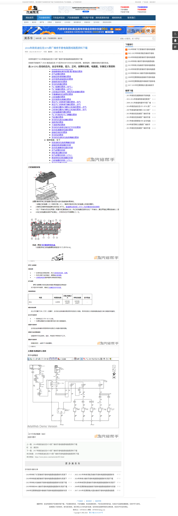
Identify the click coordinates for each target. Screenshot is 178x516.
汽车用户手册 (124, 12)
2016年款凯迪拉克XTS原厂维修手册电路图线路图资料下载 (57, 454)
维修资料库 (117, 18)
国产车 (42, 22)
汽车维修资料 (124, 7)
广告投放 (145, 2)
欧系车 (26, 22)
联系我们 (152, 2)
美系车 (34, 22)
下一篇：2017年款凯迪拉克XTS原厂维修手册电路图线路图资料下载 (52, 451)
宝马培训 (96, 22)
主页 (44, 38)
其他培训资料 (107, 22)
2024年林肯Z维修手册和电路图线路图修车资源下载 (94, 479)
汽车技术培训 (141, 12)
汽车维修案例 (141, 10)
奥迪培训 (58, 22)
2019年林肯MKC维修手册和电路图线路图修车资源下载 (46, 486)
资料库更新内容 (102, 18)
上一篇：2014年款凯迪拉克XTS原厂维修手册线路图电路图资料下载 (52, 444)
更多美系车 (73, 463)
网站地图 (138, 2)
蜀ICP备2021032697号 (96, 513)
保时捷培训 (77, 22)
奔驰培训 (87, 22)
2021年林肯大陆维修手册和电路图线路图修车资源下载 (46, 482)
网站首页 (30, 18)
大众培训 (67, 22)
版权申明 (98, 501)
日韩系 (49, 22)
